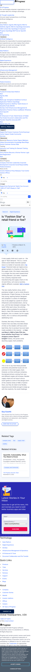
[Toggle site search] (1, 190)
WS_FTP (7, 124)
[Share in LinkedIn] (12, 251)
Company (3, 158)
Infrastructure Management (8, 70)
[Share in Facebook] (3, 251)
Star (14, 440)
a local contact (9, 621)
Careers (2, 173)
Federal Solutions (5, 82)
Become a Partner (14, 152)
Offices (7, 173)
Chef (6, 108)
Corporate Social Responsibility (18, 165)
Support (3, 130)
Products (3, 89)
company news (7, 440)
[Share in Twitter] (8, 251)
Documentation (9, 142)
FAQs (17, 144)
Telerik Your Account (22, 186)
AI (1, 5)
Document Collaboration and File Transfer (15, 556)
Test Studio (3, 118)
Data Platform (4, 25)
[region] (15, 659)
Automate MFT (10, 121)
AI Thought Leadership (7, 15)
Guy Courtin (6, 412)
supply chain (21, 440)
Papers (20, 140)
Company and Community (11, 467)
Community (17, 134)
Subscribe (15, 529)
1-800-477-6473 (5, 188)
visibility (5, 444)
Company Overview (6, 163)
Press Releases (16, 171)
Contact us (7, 611)
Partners (3, 150)
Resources (3, 138)
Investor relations (7, 598)
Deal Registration (5, 155)
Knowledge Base (20, 142)
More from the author (9, 424)
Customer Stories (10, 144)
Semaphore (10, 100)
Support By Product (6, 132)
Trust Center (25, 171)
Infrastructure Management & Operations (15, 550)
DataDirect (17, 100)
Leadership (16, 163)
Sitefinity (14, 104)
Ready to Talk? (15, 188)
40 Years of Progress (9, 607)
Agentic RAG (13, 25)
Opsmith (13, 32)
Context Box (7, 29)
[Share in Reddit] (17, 251)
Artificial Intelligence (6, 39)
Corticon (24, 100)
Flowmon (10, 110)
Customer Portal (18, 132)
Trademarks (13, 643)
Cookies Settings (15, 668)
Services (2, 136)
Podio (8, 106)
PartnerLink (11, 186)
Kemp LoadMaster (19, 110)
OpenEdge (16, 102)
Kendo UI (25, 104)
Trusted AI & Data (5, 92)
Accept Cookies (16, 664)
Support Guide (9, 134)
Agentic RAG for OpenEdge (14, 27)
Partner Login (25, 152)
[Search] (1, 175)
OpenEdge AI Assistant (18, 29)
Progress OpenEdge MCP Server (10, 31)
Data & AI (5, 212)
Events (2, 144)
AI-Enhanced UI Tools (6, 116)
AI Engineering (4, 35)
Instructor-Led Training (7, 148)
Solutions (3, 37)
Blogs (27, 142)
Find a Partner (4, 152)
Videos (2, 142)
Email (5, 516)
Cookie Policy (13, 657)
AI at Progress (4, 7)
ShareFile (3, 106)
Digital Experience (5, 60)
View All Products (7, 127)
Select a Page (5, 205)
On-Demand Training (21, 148)
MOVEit (12, 106)
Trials (4, 567)
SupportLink (4, 186)
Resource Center (12, 140)
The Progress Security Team (11, 472)
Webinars (25, 140)
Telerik (19, 104)
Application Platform (6, 102)
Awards (4, 595)
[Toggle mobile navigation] (1, 199)
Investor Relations (5, 171)
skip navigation (7, 2)
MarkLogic (3, 100)
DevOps (2, 108)
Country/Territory (9, 521)
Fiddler (26, 116)
